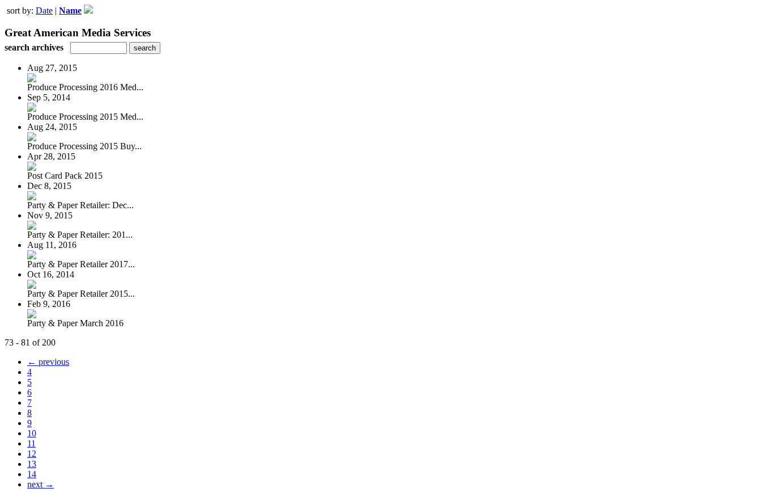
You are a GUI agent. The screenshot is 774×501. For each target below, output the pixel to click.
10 (31, 433)
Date (44, 10)
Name (70, 10)
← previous (48, 362)
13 (31, 464)
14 (31, 474)
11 (31, 443)
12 (31, 453)
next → (40, 484)
